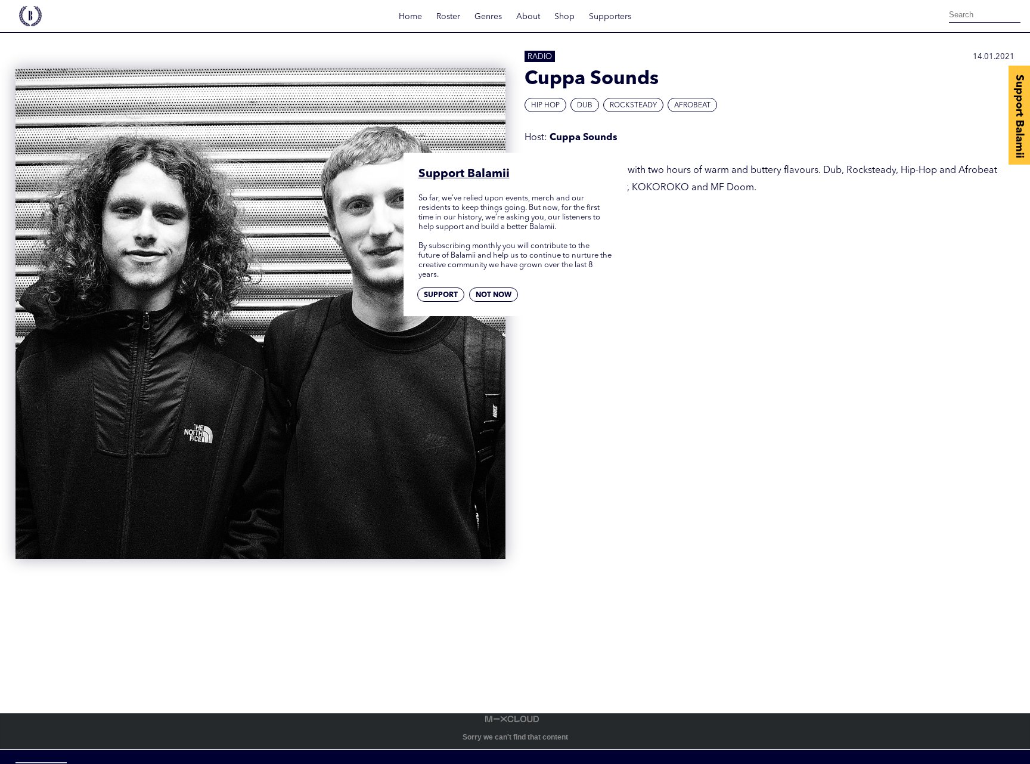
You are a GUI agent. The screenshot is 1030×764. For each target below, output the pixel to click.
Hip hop (545, 105)
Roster (448, 17)
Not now (493, 295)
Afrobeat (692, 105)
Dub (584, 105)
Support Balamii (1019, 116)
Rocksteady (633, 105)
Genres (488, 17)
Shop (564, 17)
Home (410, 17)
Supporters (610, 17)
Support (441, 295)
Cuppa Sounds (584, 138)
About (528, 17)
